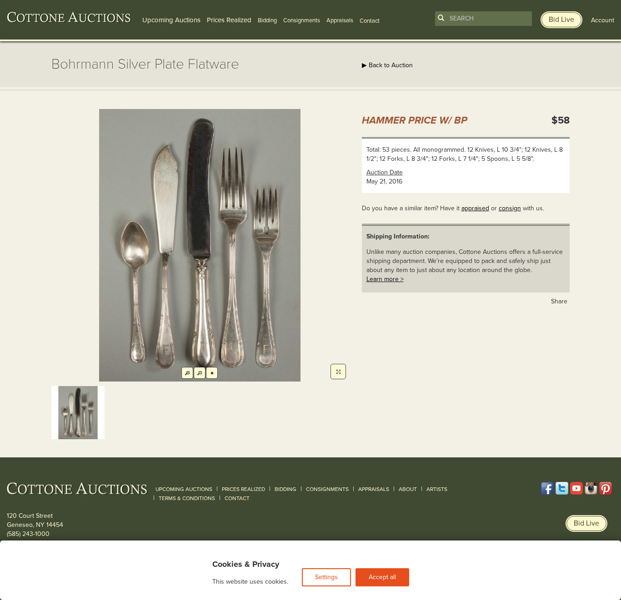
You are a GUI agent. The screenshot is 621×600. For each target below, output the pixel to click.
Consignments (301, 20)
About (408, 489)
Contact (237, 498)
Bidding (267, 20)
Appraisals (339, 20)
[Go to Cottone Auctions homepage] (69, 17)
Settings (326, 577)
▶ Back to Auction (387, 65)
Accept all (382, 577)
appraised (475, 208)
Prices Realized (229, 20)
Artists (436, 489)
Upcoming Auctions (171, 20)
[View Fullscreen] (338, 371)
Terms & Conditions (187, 498)
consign (510, 208)
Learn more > (385, 279)
